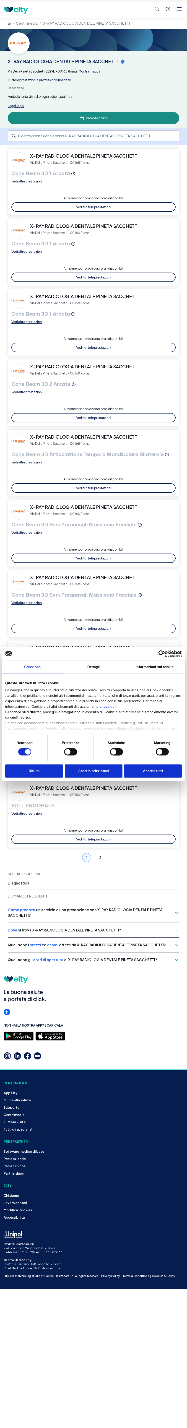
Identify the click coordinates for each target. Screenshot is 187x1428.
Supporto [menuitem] (12, 1107)
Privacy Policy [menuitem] (110, 1276)
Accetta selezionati (93, 771)
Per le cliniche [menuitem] (14, 1166)
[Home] (9, 23)
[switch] (70, 752)
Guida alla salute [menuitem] (17, 1100)
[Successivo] (110, 857)
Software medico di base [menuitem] (24, 1151)
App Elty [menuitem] (11, 1093)
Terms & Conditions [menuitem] (135, 1276)
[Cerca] (157, 9)
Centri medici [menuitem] (14, 1115)
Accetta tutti (153, 771)
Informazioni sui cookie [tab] (154, 667)
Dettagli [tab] (93, 667)
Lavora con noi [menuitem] (15, 1203)
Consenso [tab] (32, 667)
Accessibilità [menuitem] (14, 1217)
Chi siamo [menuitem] (11, 1195)
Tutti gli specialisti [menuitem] (19, 1129)
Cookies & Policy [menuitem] (163, 1276)
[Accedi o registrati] (167, 9)
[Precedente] (76, 857)
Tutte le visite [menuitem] (15, 1122)
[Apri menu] (179, 9)
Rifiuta (34, 771)
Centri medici (27, 23)
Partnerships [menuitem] (14, 1173)
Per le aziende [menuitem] (15, 1159)
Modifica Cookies (18, 1210)
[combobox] (93, 135)
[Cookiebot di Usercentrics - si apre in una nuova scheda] (162, 653)
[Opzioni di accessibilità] (7, 1012)
